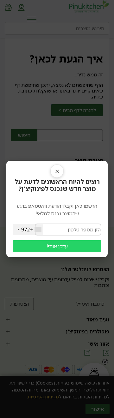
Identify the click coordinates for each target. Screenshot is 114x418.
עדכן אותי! (57, 246)
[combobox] (28, 229)
